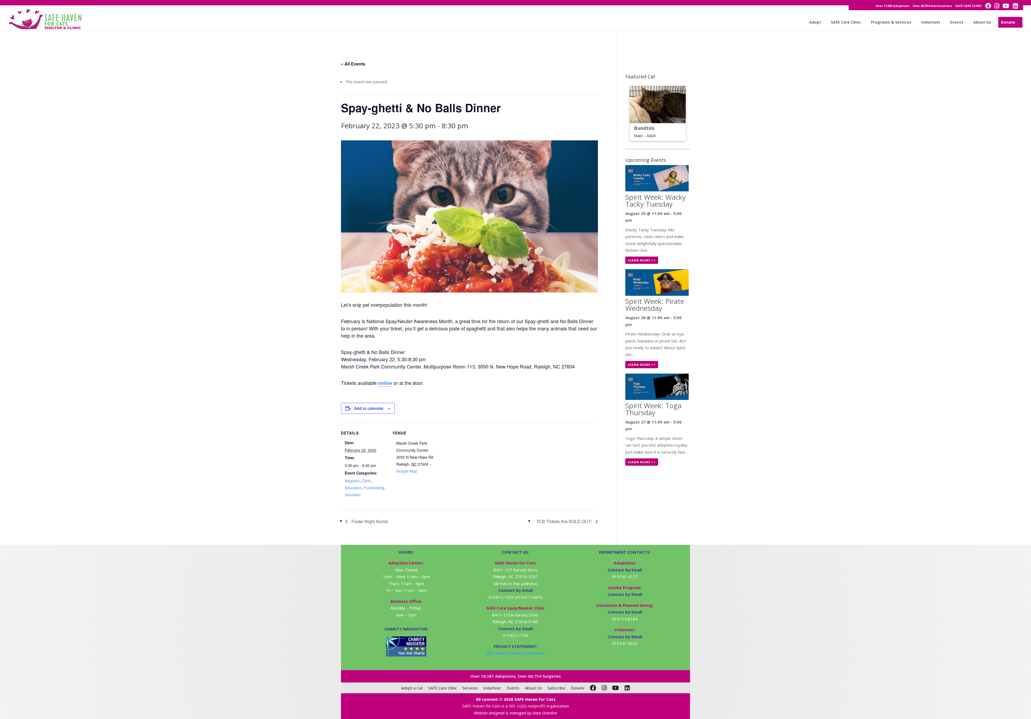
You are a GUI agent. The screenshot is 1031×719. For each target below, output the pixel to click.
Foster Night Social (369, 521)
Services (470, 688)
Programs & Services (891, 22)
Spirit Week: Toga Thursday (653, 409)
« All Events (353, 64)
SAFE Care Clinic (846, 22)
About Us (982, 22)
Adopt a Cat (412, 688)
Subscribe (556, 688)
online (385, 382)
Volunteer (930, 22)
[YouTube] (615, 687)
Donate (1008, 22)
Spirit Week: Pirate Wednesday (654, 304)
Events (956, 22)
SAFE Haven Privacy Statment (515, 653)
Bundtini (644, 128)
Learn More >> (642, 260)
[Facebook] (593, 687)
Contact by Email (625, 569)
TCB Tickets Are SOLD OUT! (564, 521)
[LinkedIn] (627, 687)
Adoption (352, 480)
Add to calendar (368, 408)
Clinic (366, 480)
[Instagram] (604, 687)
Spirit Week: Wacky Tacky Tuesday (655, 200)
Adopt (815, 22)
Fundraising (374, 487)
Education (353, 487)
